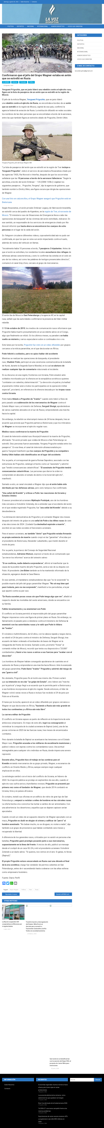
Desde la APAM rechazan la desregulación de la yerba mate (64, 894)
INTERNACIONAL (42, 26)
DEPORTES (20, 26)
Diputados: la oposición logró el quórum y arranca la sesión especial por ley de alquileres (12, 894)
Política (31, 82)
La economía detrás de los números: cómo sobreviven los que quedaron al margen (51, 1096)
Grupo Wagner (14, 889)
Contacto (34, 2)
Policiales (23, 82)
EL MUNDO (6, 82)
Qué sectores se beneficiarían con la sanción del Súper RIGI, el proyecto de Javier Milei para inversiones (60, 1062)
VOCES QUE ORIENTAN (75, 26)
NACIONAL (30, 26)
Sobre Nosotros (25, 2)
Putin (30, 889)
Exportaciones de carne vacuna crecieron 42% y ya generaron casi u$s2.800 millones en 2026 (53, 1119)
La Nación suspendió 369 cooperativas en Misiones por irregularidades (12, 924)
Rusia (36, 889)
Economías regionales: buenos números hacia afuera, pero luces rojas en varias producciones (53, 1087)
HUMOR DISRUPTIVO (57, 26)
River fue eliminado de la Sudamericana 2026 (52, 1103)
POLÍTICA (11, 26)
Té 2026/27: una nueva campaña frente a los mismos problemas (52, 1110)
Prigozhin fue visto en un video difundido (41, 345)
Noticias (14, 82)
